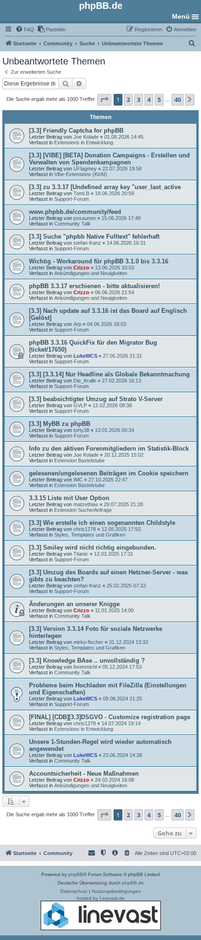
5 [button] (159, 99)
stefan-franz (87, 243)
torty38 (81, 430)
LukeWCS (85, 356)
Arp (77, 324)
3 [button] (138, 99)
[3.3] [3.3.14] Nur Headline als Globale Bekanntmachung (109, 374)
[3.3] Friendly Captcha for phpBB (76, 130)
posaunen (84, 218)
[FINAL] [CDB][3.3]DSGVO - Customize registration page (109, 717)
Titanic (80, 554)
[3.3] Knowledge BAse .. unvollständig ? (87, 660)
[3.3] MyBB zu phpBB (59, 423)
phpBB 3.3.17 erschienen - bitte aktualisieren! (94, 286)
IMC (78, 479)
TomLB (81, 193)
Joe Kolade (86, 137)
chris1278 (84, 529)
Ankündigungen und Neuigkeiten (90, 273)
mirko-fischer (88, 642)
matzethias (85, 504)
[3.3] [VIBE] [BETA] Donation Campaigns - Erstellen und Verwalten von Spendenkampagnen (109, 159)
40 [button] (177, 99)
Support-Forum (71, 199)
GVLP (80, 405)
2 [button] (128, 99)
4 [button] (149, 99)
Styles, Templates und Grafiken (89, 534)
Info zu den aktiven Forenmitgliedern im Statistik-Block (109, 448)
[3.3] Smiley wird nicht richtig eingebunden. (92, 547)
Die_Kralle (84, 380)
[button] (104, 99)
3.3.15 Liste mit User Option (69, 498)
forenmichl (85, 667)
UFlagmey (85, 168)
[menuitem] (24, 29)
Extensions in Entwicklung (83, 142)
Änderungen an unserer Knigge (74, 604)
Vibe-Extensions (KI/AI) (80, 174)
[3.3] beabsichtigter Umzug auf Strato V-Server (96, 399)
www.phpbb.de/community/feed (75, 211)
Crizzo (81, 267)
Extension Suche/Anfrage (83, 510)
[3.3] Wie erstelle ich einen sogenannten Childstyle (102, 522)
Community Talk (72, 223)
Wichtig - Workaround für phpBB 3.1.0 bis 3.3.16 (98, 261)
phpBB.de (133, 882)
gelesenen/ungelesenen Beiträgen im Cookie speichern (108, 473)
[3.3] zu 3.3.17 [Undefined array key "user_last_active (105, 187)
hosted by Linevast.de (101, 898)
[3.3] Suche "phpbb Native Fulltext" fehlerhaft (94, 236)
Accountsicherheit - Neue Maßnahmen (84, 773)
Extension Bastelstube (79, 460)
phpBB (75, 874)
